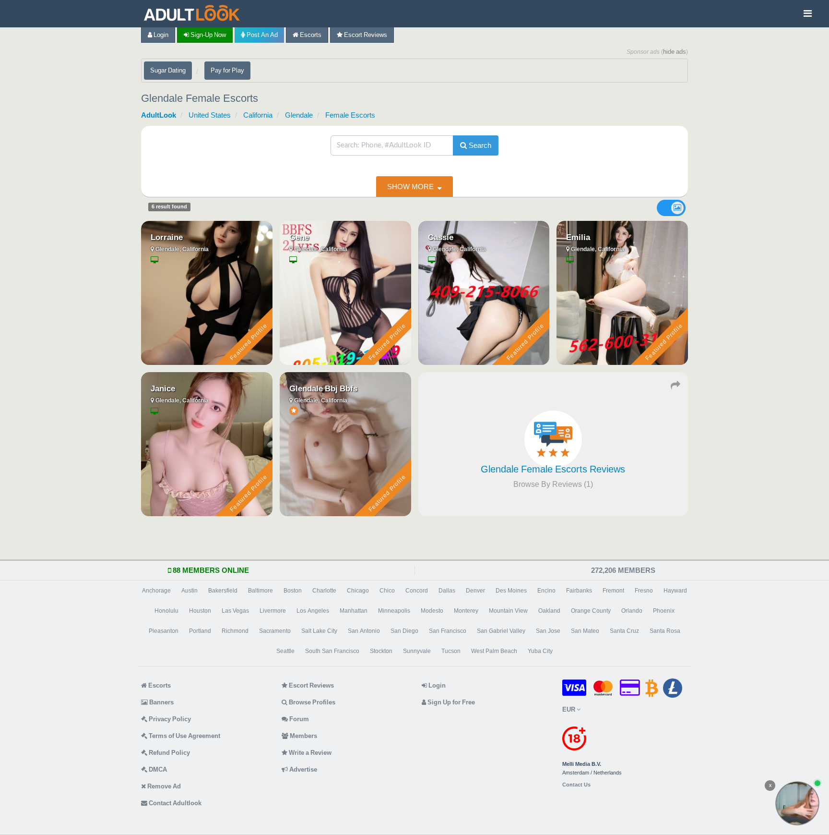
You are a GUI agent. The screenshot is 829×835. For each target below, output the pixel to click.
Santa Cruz (624, 631)
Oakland (549, 611)
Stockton (381, 651)
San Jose (548, 631)
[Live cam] (797, 803)
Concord (416, 590)
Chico (387, 590)
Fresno (644, 590)
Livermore (273, 611)
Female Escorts (350, 115)
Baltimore (260, 590)
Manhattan (353, 611)
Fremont (613, 590)
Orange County (591, 611)
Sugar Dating (168, 70)
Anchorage (156, 590)
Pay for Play (227, 70)
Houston (200, 611)
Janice (163, 388)
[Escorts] (194, 13)
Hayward (675, 590)
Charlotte (324, 590)
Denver (475, 590)
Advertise (302, 769)
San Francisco (447, 631)
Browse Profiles (311, 702)
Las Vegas (235, 611)
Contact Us (576, 784)
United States (210, 115)
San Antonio (364, 631)
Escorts (309, 35)
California (257, 115)
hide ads (674, 51)
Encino (546, 590)
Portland (200, 631)
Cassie (440, 237)
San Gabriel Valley (501, 631)
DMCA (157, 769)
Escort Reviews (365, 35)
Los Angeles (312, 611)
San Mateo (585, 631)
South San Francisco (332, 651)
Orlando (631, 611)
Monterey (466, 611)
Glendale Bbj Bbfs (323, 388)
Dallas (446, 590)
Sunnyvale (417, 651)
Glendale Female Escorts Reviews (553, 469)
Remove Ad (163, 786)
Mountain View (508, 611)
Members (302, 736)
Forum (298, 719)
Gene (299, 237)
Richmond (235, 631)
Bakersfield (222, 590)
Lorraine (167, 237)
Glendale (299, 115)
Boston (293, 590)
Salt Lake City (319, 631)
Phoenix (664, 611)
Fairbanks (579, 590)
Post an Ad (261, 35)
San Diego (404, 631)
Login (160, 35)
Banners (161, 702)
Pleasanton (163, 631)
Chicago (358, 590)
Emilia (578, 237)
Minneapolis (394, 611)
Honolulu (166, 611)
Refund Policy (168, 753)
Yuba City (540, 651)
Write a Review (309, 753)
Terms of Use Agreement (183, 736)
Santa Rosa (665, 631)
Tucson (451, 651)
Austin (189, 590)
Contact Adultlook (174, 803)
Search (479, 145)
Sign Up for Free (450, 702)
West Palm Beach (494, 651)
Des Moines (511, 590)
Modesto (432, 611)
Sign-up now (207, 35)
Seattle (285, 651)
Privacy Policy (169, 719)
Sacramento (275, 631)
